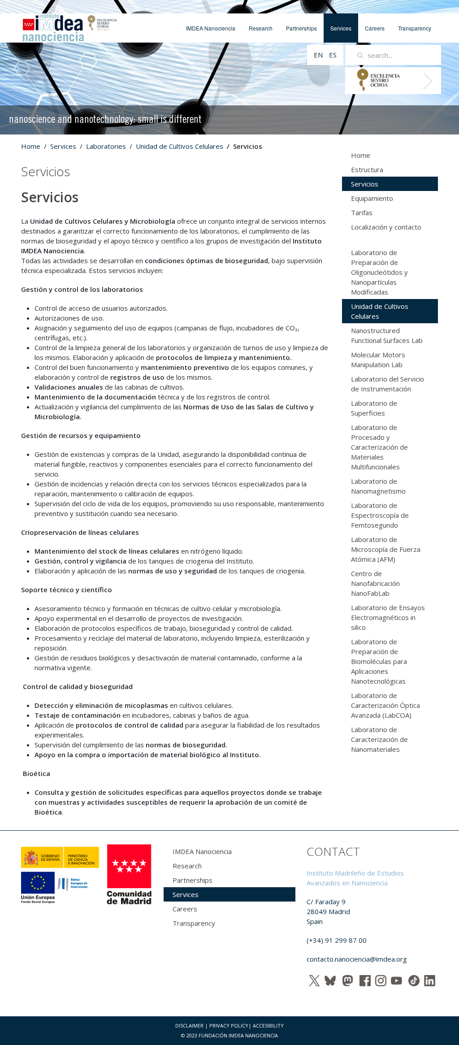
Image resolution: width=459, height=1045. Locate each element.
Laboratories (106, 146)
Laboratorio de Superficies (374, 408)
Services (340, 28)
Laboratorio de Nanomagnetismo (378, 486)
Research (261, 28)
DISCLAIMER (189, 1025)
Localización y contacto (386, 226)
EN (319, 54)
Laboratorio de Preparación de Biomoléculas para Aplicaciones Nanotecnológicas (379, 661)
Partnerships (301, 28)
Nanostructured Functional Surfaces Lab (387, 335)
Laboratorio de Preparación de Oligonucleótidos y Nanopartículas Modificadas (379, 272)
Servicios (364, 183)
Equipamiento (372, 198)
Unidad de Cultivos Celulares (179, 146)
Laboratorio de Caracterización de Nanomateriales (379, 739)
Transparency (414, 28)
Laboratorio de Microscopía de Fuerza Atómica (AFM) (385, 549)
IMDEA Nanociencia (210, 28)
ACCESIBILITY (268, 1025)
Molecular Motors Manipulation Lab (378, 359)
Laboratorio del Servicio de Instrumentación (387, 383)
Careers (375, 28)
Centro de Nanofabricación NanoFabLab (375, 583)
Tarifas (361, 212)
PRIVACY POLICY (228, 1025)
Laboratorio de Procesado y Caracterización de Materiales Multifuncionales (379, 447)
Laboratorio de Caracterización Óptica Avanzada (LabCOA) (385, 705)
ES (333, 54)
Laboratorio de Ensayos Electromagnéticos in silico (388, 617)
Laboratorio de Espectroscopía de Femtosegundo (380, 515)
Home (30, 146)
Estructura (367, 169)
